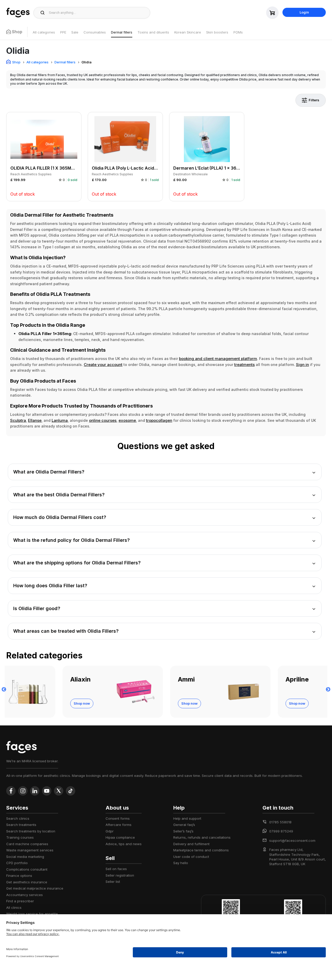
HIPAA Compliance (120, 837)
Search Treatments (21, 825)
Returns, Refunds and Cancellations (202, 837)
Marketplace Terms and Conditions (201, 850)
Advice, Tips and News (124, 844)
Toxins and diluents (153, 32)
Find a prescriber (20, 901)
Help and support (187, 818)
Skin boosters (217, 32)
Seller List (113, 881)
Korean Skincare (187, 32)
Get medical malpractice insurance (34, 888)
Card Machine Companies (27, 844)
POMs (238, 32)
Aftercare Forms (119, 825)
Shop (16, 62)
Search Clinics (17, 818)
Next (328, 689)
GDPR (110, 831)
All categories (44, 32)
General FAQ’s (184, 825)
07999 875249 (281, 831)
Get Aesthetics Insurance (26, 882)
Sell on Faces (116, 869)
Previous (3, 689)
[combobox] (97, 12)
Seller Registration (120, 875)
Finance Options (19, 875)
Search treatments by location (30, 831)
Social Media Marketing (25, 857)
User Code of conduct (191, 857)
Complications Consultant (26, 869)
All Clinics (14, 907)
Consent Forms (118, 818)
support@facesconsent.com (292, 840)
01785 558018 (280, 822)
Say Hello (180, 863)
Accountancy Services (24, 895)
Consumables (95, 32)
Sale (74, 32)
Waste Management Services (29, 850)
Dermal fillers (121, 32)
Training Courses (20, 837)
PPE (63, 32)
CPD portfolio (17, 863)
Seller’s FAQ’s (183, 831)
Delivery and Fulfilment (191, 844)
